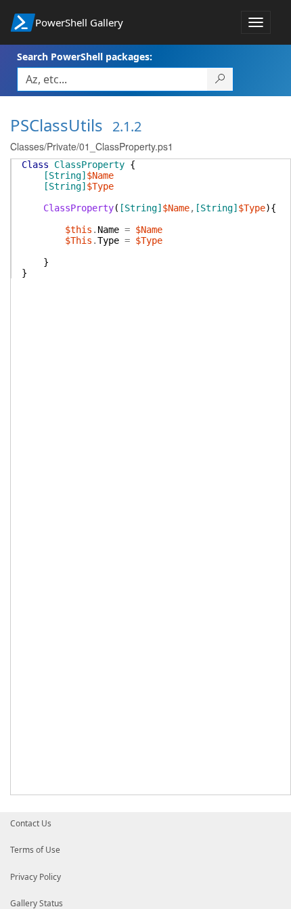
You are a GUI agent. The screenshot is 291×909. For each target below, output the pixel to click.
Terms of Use (35, 849)
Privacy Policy (35, 877)
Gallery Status (36, 903)
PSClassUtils (56, 125)
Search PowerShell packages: (84, 56)
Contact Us (30, 823)
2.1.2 (126, 126)
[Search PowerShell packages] (220, 79)
